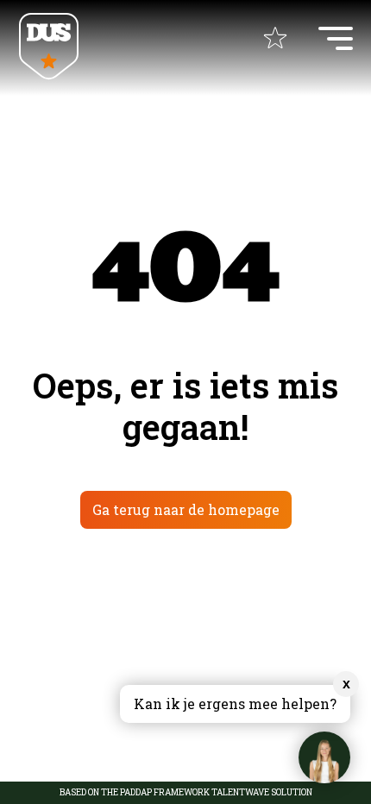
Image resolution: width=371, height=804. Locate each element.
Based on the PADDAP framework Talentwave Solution (186, 792)
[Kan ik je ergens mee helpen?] (324, 757)
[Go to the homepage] (49, 48)
